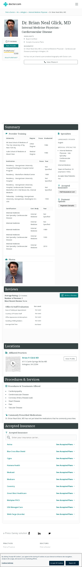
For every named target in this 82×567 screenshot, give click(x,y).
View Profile (70, 359)
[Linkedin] (39, 533)
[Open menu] (77, 4)
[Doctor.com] (12, 4)
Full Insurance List (67, 192)
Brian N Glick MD (30, 357)
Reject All (72, 563)
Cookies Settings (7, 563)
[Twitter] (49, 533)
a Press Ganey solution (15, 533)
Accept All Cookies (56, 563)
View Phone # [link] (52, 62)
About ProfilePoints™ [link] (11, 57)
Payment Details (67, 205)
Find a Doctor (45, 547)
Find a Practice (9, 547)
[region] (41, 560)
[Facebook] (29, 533)
